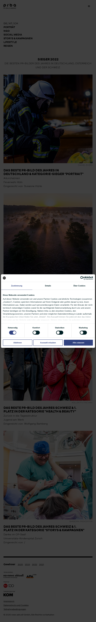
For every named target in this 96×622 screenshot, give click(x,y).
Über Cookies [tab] (79, 286)
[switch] (36, 333)
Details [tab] (48, 286)
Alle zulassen (78, 343)
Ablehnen (17, 343)
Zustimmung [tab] (16, 286)
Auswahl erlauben (48, 343)
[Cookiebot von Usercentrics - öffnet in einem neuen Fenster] (82, 278)
